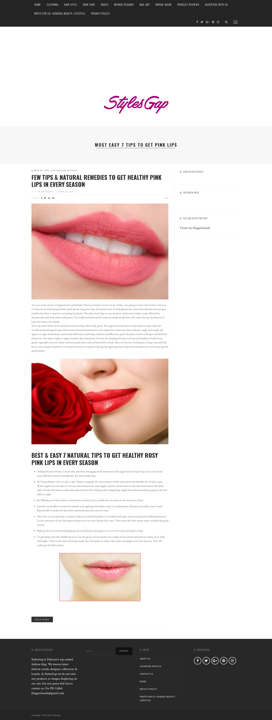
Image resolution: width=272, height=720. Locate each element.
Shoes (104, 4)
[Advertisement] (136, 54)
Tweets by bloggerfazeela (195, 228)
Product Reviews (188, 4)
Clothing (52, 4)
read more (42, 619)
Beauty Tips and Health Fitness (55, 170)
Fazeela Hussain (45, 191)
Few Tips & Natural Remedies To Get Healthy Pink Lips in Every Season (96, 181)
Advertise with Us (216, 4)
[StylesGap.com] (136, 103)
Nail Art (145, 4)
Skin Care (89, 4)
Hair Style (70, 4)
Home (37, 4)
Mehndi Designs (124, 4)
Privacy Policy (100, 13)
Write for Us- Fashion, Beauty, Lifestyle (59, 13)
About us (145, 658)
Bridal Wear (164, 4)
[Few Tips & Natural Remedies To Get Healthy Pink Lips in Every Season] (99, 251)
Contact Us (146, 674)
